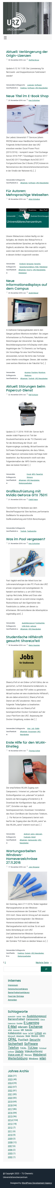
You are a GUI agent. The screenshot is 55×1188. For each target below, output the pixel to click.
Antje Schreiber (34, 199)
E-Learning (31, 1023)
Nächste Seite (44, 962)
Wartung (28, 1055)
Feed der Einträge (16, 996)
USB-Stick (26, 626)
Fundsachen (40, 623)
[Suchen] (46, 969)
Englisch (22, 264)
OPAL (12, 1039)
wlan (42, 1058)
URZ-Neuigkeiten (41, 88)
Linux (38, 1033)
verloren (33, 626)
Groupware (32, 732)
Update (19, 1051)
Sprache (37, 264)
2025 (10, 1079)
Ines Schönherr (34, 100)
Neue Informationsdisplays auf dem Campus (26, 285)
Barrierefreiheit (16, 1019)
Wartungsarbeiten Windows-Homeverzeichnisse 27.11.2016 (21, 857)
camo (32, 834)
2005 (10, 1153)
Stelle (37, 728)
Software (38, 85)
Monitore (41, 372)
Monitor (34, 1036)
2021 (10, 1094)
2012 (10, 1127)
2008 (10, 1142)
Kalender (28, 1030)
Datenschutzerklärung (18, 989)
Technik (31, 378)
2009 (10, 1138)
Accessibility (11, 1016)
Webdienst (43, 267)
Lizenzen (30, 85)
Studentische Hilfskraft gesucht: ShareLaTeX (24, 639)
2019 (10, 1101)
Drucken (20, 1023)
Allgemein (24, 183)
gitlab (10, 1030)
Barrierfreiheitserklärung (18, 992)
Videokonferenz (34, 1051)
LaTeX (31, 1033)
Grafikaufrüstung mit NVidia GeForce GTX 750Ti (26, 493)
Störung (30, 477)
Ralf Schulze (33, 395)
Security (34, 1039)
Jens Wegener (34, 867)
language (29, 264)
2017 (10, 1109)
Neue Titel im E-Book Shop (27, 96)
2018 (10, 1105)
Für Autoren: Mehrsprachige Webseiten (27, 193)
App (24, 1016)
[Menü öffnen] (5, 37)
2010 (10, 1135)
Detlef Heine (33, 499)
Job (32, 728)
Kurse (25, 1033)
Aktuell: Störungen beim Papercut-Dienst (25, 388)
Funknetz (27, 837)
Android (27, 834)
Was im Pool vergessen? (25, 539)
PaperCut (39, 474)
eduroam (38, 834)
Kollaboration (15, 1033)
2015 (10, 1116)
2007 (10, 1146)
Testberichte (31, 531)
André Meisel (33, 293)
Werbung (28, 375)
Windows (33, 1058)
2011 (10, 1131)
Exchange (35, 1027)
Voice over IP (15, 1054)
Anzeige (28, 372)
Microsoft (11, 1036)
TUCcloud (42, 1048)
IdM (22, 1030)
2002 (10, 1157)
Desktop (23, 88)
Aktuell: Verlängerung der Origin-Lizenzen (27, 54)
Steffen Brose (34, 60)
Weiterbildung (18, 1058)
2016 (10, 1113)
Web (37, 267)
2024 (10, 1083)
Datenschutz (11, 1023)
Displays (34, 372)
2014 (10, 1120)
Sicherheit (15, 1044)
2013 (10, 1124)
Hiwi (28, 728)
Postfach (23, 1039)
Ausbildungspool (28, 623)
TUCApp (33, 1047)
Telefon (13, 1047)
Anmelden (12, 1000)
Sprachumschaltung (26, 267)
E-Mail (12, 1027)
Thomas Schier (34, 751)
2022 (10, 1090)
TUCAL (23, 1048)
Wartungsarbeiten (25, 483)
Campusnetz (32, 840)
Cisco (42, 1019)
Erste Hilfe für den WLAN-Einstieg (26, 744)
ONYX (42, 1036)
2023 (10, 1087)
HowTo (29, 270)
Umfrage (11, 1052)
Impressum (13, 985)
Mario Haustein (34, 645)
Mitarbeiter (20, 1036)
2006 (10, 1150)
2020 (10, 1098)
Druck (29, 474)
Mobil (33, 837)
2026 (10, 1076)
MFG (33, 474)
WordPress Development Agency (37, 1183)
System (27, 953)
